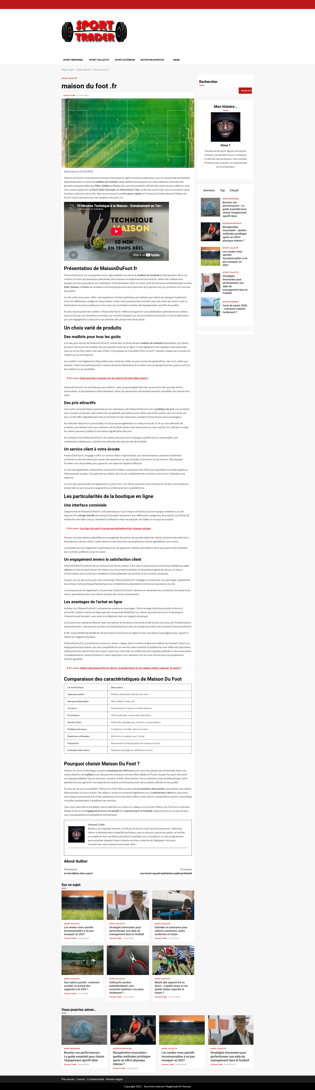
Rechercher (208, 82)
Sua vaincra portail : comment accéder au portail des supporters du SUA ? (83, 960)
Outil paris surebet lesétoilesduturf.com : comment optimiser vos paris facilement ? (128, 960)
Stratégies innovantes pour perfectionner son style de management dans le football (128, 905)
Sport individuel (73, 59)
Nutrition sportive (152, 59)
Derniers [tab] (209, 190)
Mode (176, 59)
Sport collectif (99, 59)
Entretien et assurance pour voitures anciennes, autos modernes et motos (173, 905)
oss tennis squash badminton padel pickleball (166, 871)
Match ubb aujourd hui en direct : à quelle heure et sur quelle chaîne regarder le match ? (173, 960)
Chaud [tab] (233, 190)
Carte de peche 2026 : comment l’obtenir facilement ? (210, 306)
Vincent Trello (69, 95)
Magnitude (172, 1086)
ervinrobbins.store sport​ (78, 871)
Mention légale (114, 1079)
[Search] (251, 60)
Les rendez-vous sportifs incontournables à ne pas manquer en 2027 (83, 905)
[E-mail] (69, 853)
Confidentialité (95, 1079)
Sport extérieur (125, 59)
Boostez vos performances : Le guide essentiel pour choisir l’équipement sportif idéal (210, 207)
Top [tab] (222, 190)
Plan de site (68, 1079)
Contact (80, 1079)
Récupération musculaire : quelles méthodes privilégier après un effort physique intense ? (210, 231)
